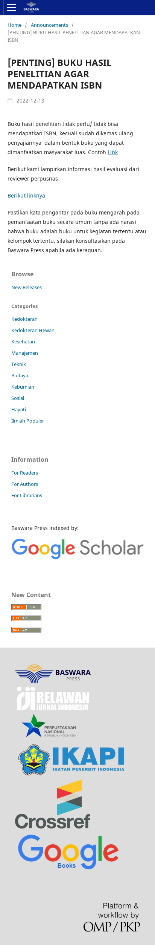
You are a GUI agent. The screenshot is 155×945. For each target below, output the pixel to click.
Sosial (17, 398)
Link (113, 152)
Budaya (19, 375)
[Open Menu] (11, 7)
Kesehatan (23, 341)
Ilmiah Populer (27, 420)
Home (14, 24)
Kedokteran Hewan (33, 330)
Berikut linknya (26, 195)
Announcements (49, 24)
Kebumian (22, 386)
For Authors (24, 484)
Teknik (18, 364)
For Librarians (26, 495)
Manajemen (24, 352)
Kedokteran (24, 319)
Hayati (18, 409)
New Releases (26, 287)
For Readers (24, 472)
